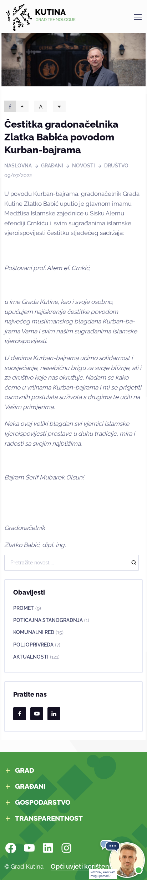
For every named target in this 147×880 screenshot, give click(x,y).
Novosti (83, 165)
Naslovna (18, 165)
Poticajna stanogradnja (51, 620)
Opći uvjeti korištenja (82, 866)
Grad (24, 770)
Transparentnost (49, 818)
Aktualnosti (36, 657)
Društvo (116, 165)
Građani (52, 165)
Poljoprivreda (36, 645)
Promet (27, 608)
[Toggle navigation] (137, 17)
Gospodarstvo (42, 802)
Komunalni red (38, 632)
